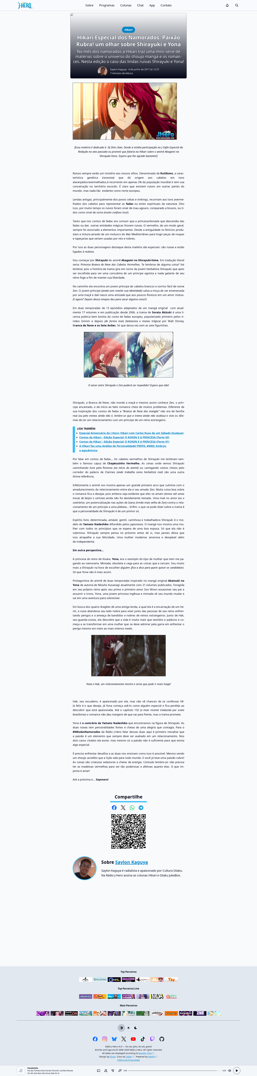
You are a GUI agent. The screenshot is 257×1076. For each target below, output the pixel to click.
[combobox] (105, 1070)
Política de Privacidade (128, 1060)
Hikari (129, 29)
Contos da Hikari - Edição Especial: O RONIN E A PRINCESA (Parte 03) (124, 437)
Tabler (129, 1056)
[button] (227, 5)
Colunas (125, 5)
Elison (113, 1056)
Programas (107, 5)
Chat (140, 5)
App (152, 5)
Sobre (89, 5)
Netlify (151, 1056)
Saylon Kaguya (118, 69)
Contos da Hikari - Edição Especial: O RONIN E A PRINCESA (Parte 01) (124, 441)
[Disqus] (128, 924)
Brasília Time (145, 1053)
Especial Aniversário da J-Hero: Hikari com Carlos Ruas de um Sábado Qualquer (131, 433)
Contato (166, 5)
